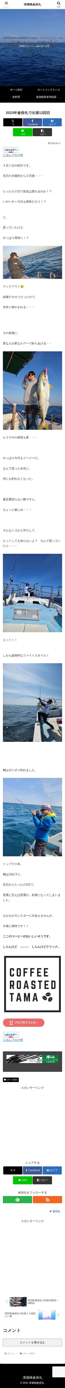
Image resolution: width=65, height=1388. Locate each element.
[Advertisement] (32, 1122)
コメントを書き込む (33, 1342)
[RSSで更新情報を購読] (47, 1199)
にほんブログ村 (13, 155)
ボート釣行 (12, 1079)
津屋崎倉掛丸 (32, 4)
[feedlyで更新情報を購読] (17, 1199)
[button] (42, 132)
